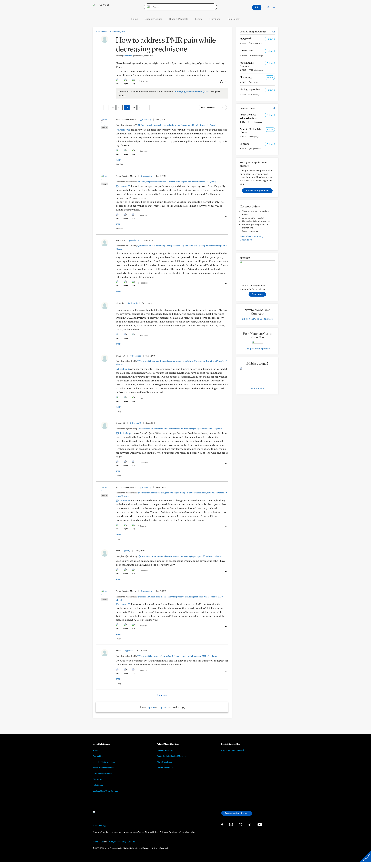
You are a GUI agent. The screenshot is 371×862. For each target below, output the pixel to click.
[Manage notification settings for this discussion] (221, 81)
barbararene (133, 55)
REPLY (118, 160)
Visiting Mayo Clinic (250, 89)
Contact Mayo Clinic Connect (105, 791)
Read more (257, 294)
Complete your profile (257, 348)
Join (257, 7)
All (273, 31)
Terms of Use (98, 842)
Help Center (233, 18)
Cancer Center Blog (165, 750)
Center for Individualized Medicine (171, 756)
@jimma (129, 650)
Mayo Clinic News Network (232, 750)
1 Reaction (142, 215)
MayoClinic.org (99, 825)
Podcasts (244, 143)
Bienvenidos (257, 388)
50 (133, 107)
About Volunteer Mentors (103, 768)
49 (127, 107)
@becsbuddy (146, 176)
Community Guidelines (102, 773)
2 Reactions (143, 151)
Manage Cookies (128, 842)
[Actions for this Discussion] (226, 82)
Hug (133, 84)
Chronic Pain (246, 50)
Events (198, 18)
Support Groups (153, 18)
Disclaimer (97, 779)
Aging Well (245, 38)
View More (162, 695)
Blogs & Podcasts (178, 18)
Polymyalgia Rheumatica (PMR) (111, 31)
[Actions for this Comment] (226, 152)
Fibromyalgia (246, 77)
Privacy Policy (113, 842)
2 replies (119, 164)
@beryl (127, 551)
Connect (104, 4)
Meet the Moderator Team (104, 762)
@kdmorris (133, 303)
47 (113, 107)
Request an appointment (257, 190)
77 (153, 107)
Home (134, 18)
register (163, 707)
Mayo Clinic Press (164, 762)
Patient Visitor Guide (165, 768)
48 (119, 107)
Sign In (271, 7)
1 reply (118, 411)
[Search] (147, 6)
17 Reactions (143, 81)
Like (117, 84)
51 (140, 107)
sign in (151, 707)
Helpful (125, 84)
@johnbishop (145, 119)
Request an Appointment (237, 813)
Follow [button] (270, 39)
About (95, 750)
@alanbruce (134, 240)
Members (214, 18)
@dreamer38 (123, 129)
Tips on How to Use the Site (257, 318)
